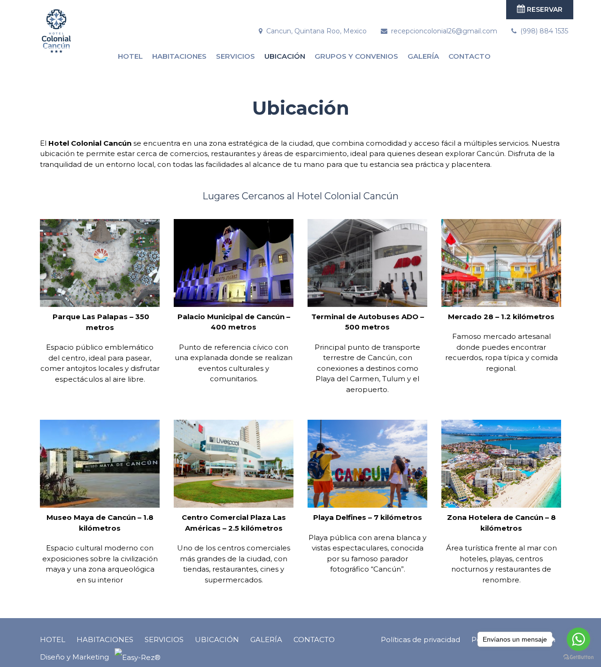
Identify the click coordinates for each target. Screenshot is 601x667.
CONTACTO (469, 56)
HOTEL (130, 56)
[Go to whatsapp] (578, 639)
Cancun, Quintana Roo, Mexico (316, 31)
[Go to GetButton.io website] (578, 657)
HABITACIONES (179, 56)
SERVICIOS (235, 56)
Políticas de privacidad (420, 639)
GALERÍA (423, 56)
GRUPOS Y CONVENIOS (356, 56)
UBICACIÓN (284, 56)
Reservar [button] (543, 9)
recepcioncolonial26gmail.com (444, 31)
